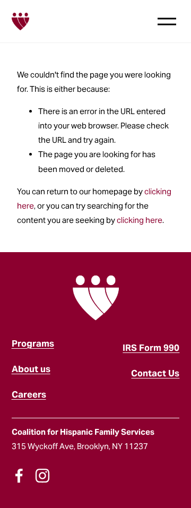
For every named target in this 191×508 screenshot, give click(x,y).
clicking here (139, 220)
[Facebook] (19, 475)
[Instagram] (42, 475)
